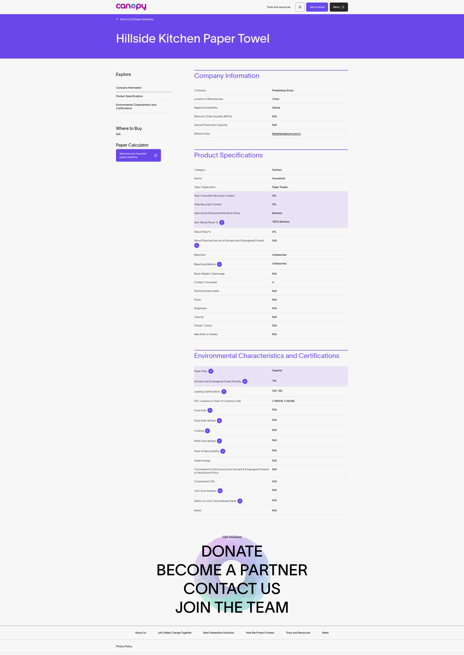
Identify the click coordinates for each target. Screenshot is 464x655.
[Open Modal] (221, 222)
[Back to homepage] (131, 7)
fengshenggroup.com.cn (286, 133)
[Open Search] (300, 7)
